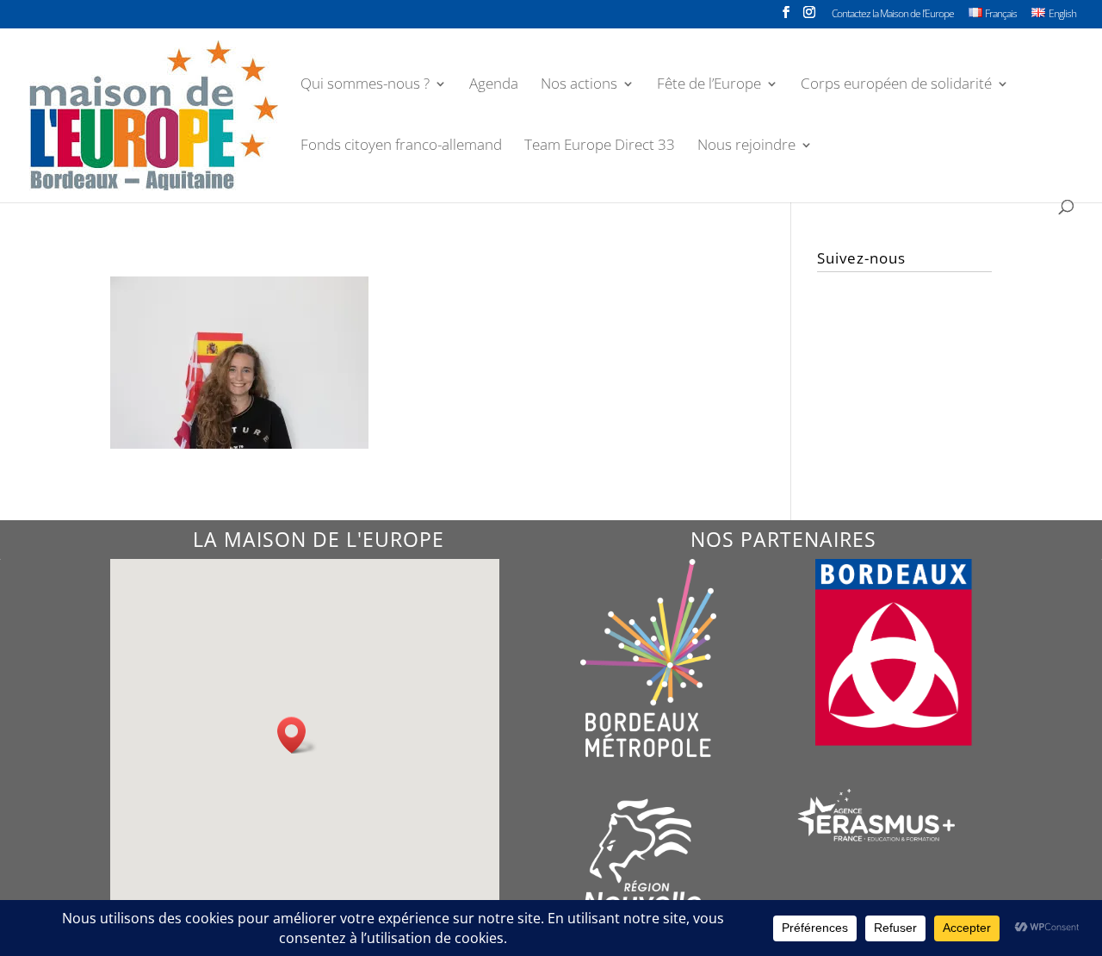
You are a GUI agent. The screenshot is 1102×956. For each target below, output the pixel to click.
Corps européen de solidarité (896, 85)
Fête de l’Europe (709, 85)
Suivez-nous (861, 258)
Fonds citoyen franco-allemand (401, 146)
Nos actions (579, 85)
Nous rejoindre (746, 146)
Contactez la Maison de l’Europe (893, 15)
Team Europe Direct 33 (599, 146)
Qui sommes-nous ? (365, 85)
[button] (297, 735)
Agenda (493, 85)
